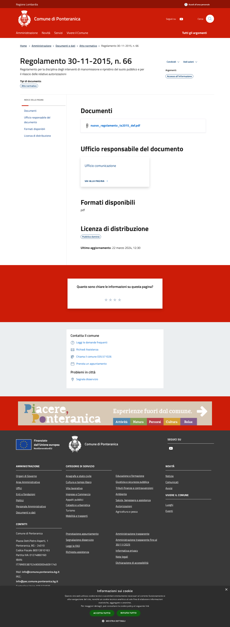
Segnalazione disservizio (80, 540)
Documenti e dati (65, 46)
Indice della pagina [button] (33, 99)
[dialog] (115, 606)
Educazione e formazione (130, 476)
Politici (20, 500)
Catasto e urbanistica (78, 505)
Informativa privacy (127, 551)
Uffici (19, 488)
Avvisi (169, 488)
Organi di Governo (26, 476)
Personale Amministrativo (31, 506)
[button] (114, 621)
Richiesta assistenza (77, 552)
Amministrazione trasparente (132, 534)
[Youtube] (180, 18)
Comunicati (172, 482)
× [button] (226, 589)
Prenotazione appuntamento (82, 534)
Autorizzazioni (124, 506)
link (147, 606)
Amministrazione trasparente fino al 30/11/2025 (136, 542)
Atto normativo (88, 46)
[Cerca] (210, 19)
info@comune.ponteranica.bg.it (40, 572)
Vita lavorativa (74, 488)
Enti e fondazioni (25, 494)
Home (23, 46)
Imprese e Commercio (78, 494)
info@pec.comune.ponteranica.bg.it (37, 581)
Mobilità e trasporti (77, 516)
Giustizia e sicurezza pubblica (132, 482)
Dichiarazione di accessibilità (132, 563)
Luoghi (169, 505)
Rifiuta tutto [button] (129, 612)
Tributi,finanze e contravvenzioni (134, 488)
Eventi (169, 511)
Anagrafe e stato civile (78, 476)
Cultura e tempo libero (78, 482)
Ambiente (121, 494)
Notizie (170, 476)
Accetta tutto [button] (101, 613)
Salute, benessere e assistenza (133, 500)
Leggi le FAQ (73, 546)
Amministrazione (41, 46)
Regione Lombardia (27, 4)
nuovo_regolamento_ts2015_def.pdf (115, 125)
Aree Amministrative (28, 482)
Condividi (171, 62)
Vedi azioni (188, 62)
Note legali (122, 557)
